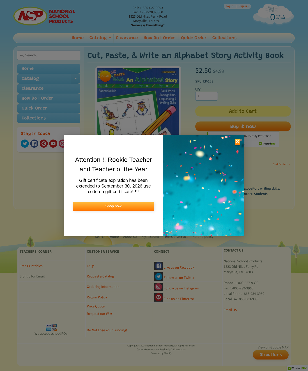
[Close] (237, 142)
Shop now (113, 206)
